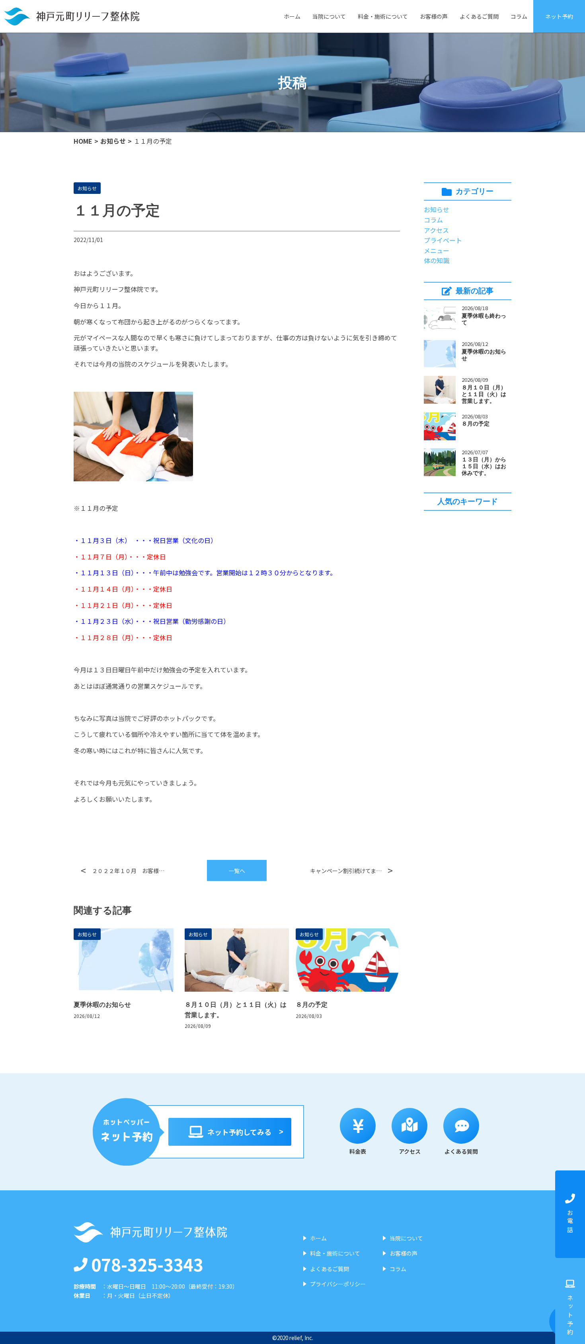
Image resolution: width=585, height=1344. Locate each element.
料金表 (357, 1151)
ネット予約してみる (239, 1132)
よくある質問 (461, 1151)
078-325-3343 (147, 1264)
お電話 (570, 1222)
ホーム (292, 16)
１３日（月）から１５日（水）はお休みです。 (484, 466)
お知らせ (113, 141)
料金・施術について (383, 16)
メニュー (436, 250)
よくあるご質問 (479, 16)
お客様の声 (434, 16)
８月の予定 (475, 423)
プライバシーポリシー (338, 1284)
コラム (519, 16)
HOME (83, 141)
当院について (329, 16)
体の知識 (436, 260)
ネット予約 (559, 16)
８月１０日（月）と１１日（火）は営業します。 (484, 394)
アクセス (436, 230)
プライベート (443, 240)
